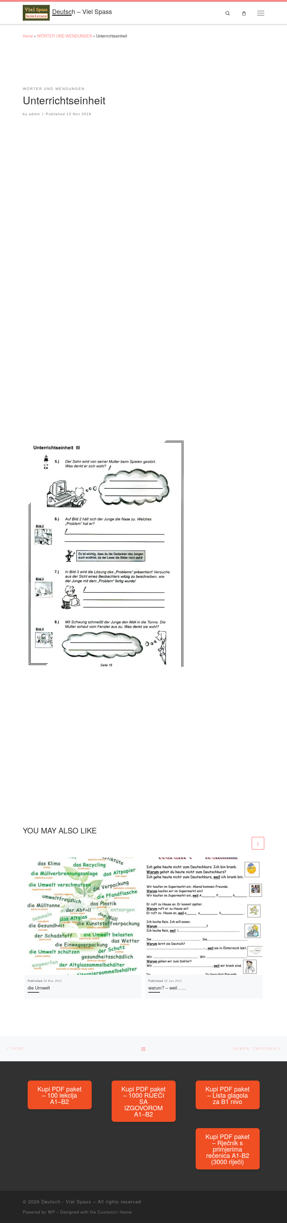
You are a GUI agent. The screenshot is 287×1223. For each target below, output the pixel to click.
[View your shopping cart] (244, 12)
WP (51, 1212)
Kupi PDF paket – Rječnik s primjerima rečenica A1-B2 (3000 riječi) (227, 1149)
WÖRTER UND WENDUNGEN (64, 36)
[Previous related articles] (244, 843)
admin (34, 114)
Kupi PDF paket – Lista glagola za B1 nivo (227, 1095)
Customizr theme (115, 1212)
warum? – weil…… (167, 987)
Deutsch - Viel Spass (66, 1201)
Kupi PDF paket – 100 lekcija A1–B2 (59, 1095)
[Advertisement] (150, 66)
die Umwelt (39, 987)
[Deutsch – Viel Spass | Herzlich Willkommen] (36, 11)
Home (28, 36)
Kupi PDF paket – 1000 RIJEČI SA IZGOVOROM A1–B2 (143, 1101)
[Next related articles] (258, 843)
